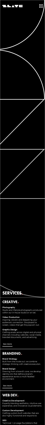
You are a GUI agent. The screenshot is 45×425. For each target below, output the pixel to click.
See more (7, 344)
